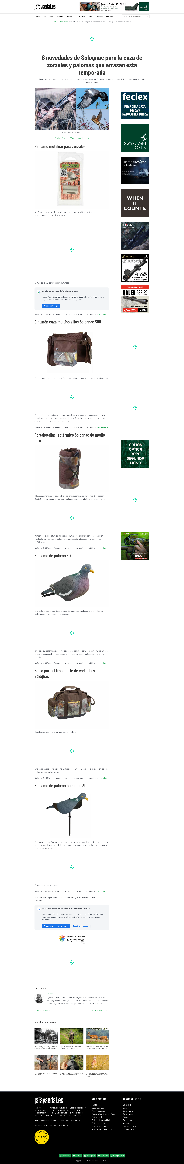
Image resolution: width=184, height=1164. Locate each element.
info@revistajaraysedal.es (57, 1125)
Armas (126, 1123)
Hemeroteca (128, 1129)
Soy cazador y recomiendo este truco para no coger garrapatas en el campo (71, 1047)
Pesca (125, 1117)
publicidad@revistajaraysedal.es (66, 1120)
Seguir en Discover (81, 926)
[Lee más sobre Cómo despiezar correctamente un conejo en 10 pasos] (46, 1062)
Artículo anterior (43, 1011)
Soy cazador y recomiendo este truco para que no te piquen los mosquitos (71, 1073)
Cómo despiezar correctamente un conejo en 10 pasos (45, 1073)
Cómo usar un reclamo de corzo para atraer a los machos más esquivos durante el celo (97, 1047)
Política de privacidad (101, 1120)
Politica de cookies (100, 1123)
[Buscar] (148, 16)
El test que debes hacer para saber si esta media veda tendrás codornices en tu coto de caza (97, 1074)
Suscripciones (98, 1108)
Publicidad (96, 1105)
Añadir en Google (51, 306)
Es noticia (127, 1105)
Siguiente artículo (100, 1011)
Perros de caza (129, 1126)
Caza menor (128, 1114)
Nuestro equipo (98, 1111)
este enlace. (103, 427)
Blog (61, 22)
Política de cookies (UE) (102, 1129)
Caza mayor (128, 1111)
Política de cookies (100, 1126)
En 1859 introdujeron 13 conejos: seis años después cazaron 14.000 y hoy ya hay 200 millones (45, 1048)
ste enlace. (103, 314)
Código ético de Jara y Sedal (104, 1114)
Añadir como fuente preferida (56, 926)
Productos (127, 1120)
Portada (55, 22)
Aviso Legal (97, 1117)
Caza (66, 22)
